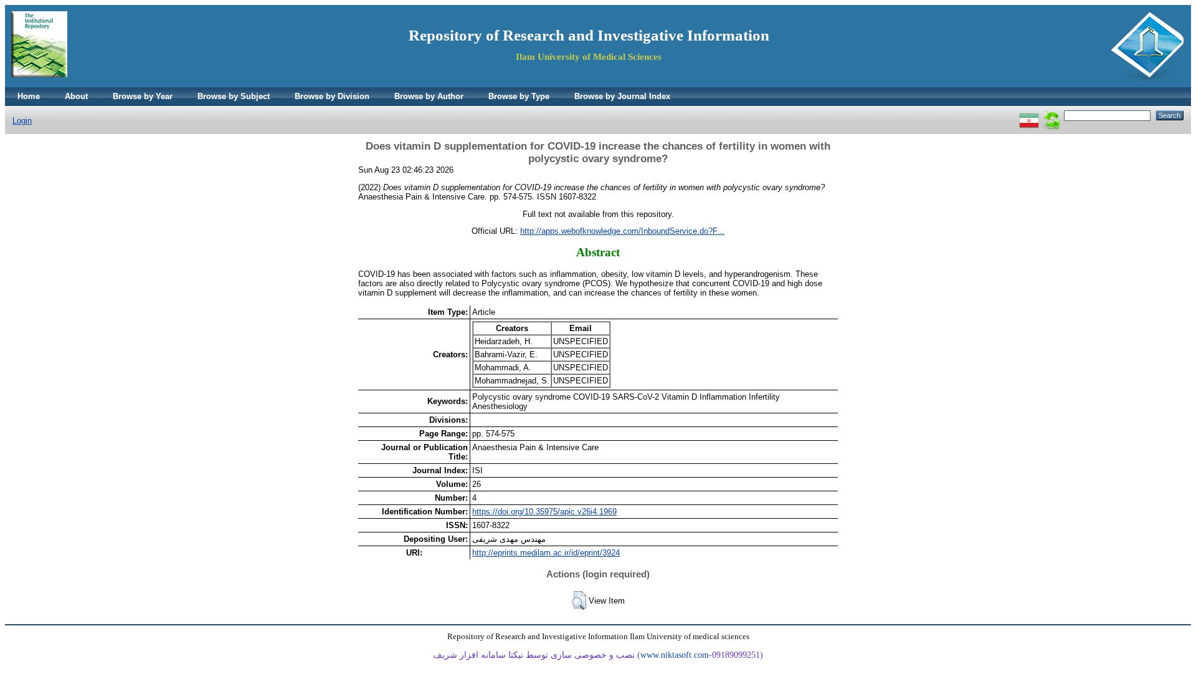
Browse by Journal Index (622, 96)
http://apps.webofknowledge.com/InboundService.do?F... (622, 231)
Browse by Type (518, 96)
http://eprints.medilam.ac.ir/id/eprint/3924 (546, 552)
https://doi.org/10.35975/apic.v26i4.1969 (544, 511)
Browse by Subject (233, 96)
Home (28, 96)
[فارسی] (1029, 115)
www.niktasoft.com (674, 655)
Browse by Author (428, 96)
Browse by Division (332, 96)
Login (22, 120)
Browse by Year (143, 96)
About (76, 96)
